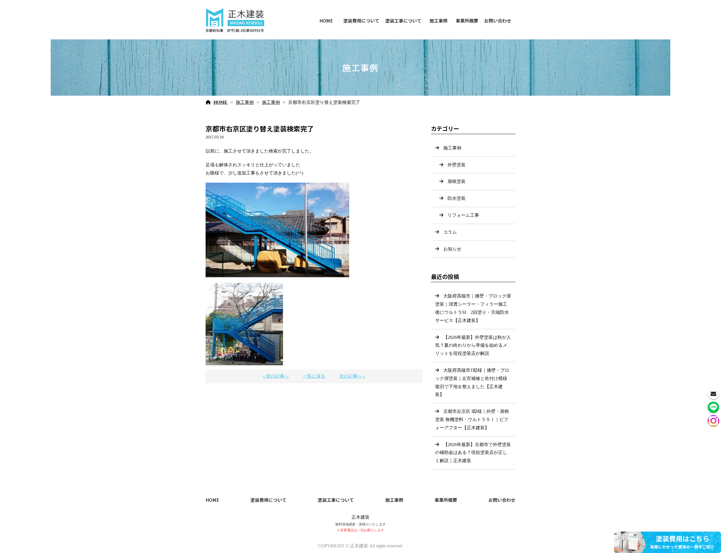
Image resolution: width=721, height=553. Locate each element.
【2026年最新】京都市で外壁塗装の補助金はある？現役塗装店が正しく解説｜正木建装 (473, 452)
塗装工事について (403, 20)
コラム (450, 232)
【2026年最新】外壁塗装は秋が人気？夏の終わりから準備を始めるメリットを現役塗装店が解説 (473, 345)
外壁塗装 (457, 164)
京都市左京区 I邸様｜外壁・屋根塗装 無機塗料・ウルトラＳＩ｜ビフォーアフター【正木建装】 (472, 419)
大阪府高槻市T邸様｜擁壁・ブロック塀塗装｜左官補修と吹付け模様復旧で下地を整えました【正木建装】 (472, 382)
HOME (326, 20)
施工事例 (439, 20)
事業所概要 (467, 20)
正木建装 (360, 517)
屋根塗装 (457, 181)
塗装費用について (361, 20)
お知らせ (452, 249)
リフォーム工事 (463, 215)
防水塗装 (457, 198)
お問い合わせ (497, 20)
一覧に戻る (314, 376)
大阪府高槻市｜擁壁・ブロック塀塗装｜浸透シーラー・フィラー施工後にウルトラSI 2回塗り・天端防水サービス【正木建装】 (473, 308)
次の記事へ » (352, 376)
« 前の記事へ (276, 376)
